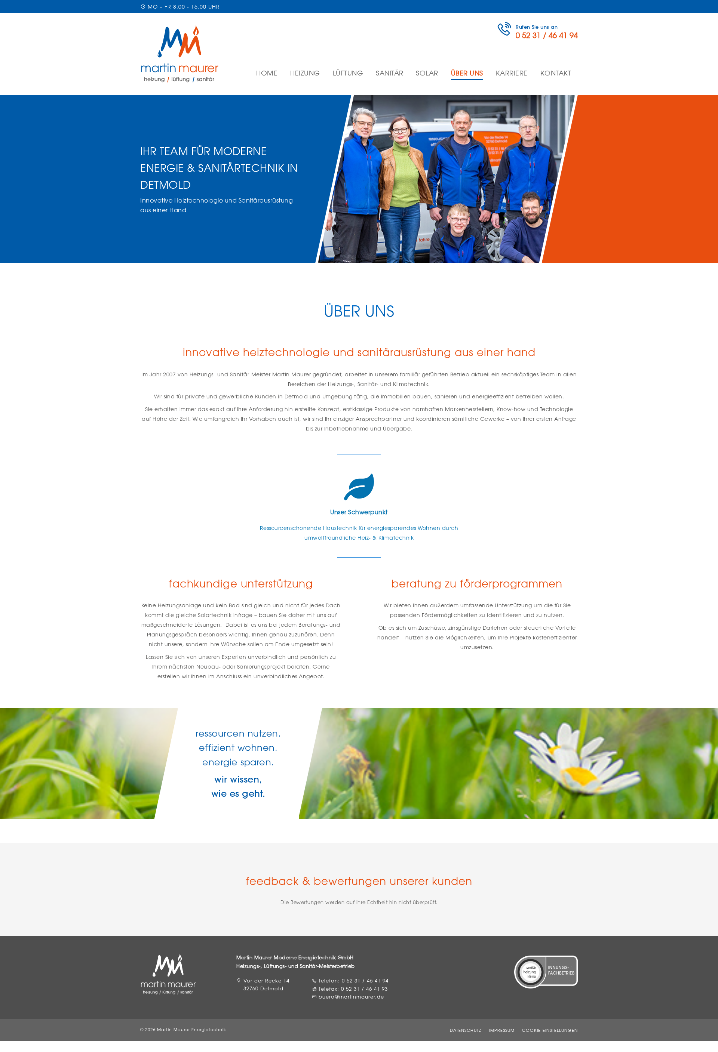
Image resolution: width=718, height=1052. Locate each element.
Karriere (512, 73)
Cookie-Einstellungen (550, 1030)
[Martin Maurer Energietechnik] (179, 54)
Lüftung (348, 73)
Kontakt (555, 73)
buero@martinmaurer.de (351, 997)
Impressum (502, 1030)
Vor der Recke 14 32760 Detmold (266, 984)
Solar (427, 73)
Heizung (305, 73)
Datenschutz (465, 1030)
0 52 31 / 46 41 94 (365, 981)
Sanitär (390, 73)
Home (266, 73)
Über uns (467, 73)
